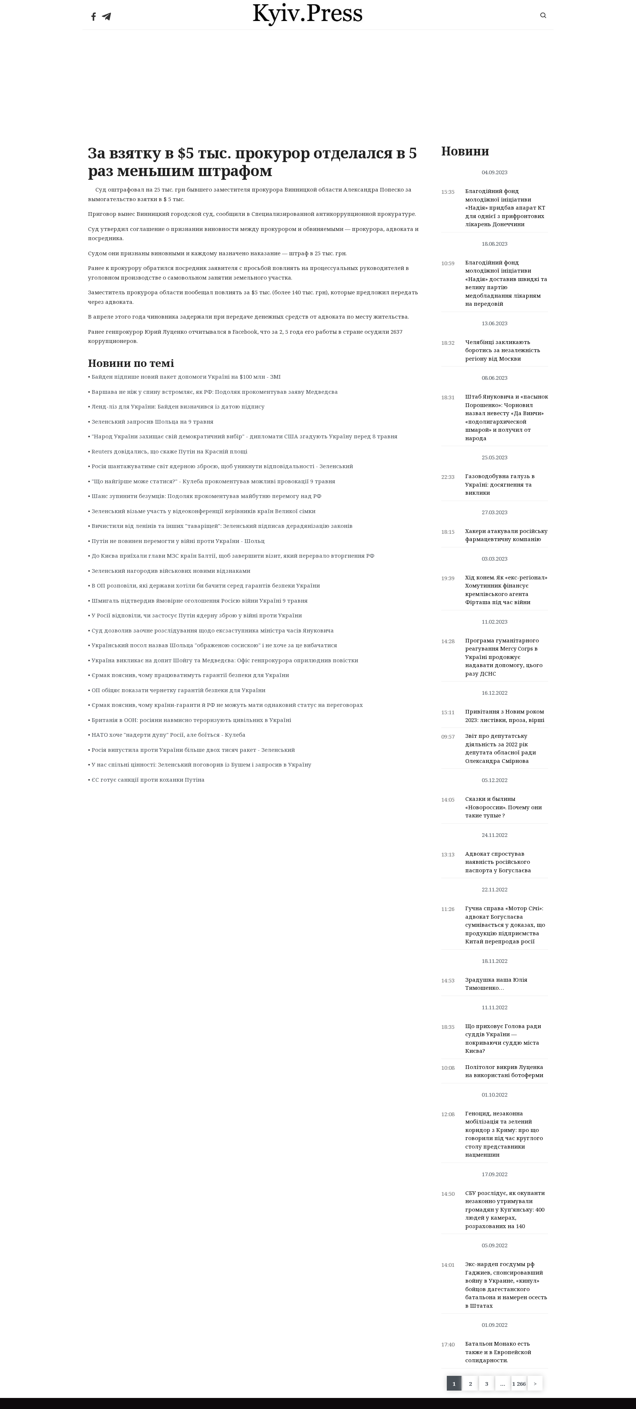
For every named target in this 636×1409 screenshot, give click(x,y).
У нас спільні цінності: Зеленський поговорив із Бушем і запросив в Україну (201, 764)
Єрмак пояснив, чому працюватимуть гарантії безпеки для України (190, 675)
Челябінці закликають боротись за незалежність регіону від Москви (502, 350)
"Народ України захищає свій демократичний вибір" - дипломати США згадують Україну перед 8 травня (245, 436)
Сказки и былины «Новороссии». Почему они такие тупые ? (503, 807)
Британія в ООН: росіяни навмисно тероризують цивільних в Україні (191, 719)
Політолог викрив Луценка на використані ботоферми (504, 1071)
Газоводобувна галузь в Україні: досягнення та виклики (500, 484)
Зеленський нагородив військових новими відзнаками (171, 570)
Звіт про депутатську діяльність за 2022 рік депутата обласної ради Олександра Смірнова (500, 748)
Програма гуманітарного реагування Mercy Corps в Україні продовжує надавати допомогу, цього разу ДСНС (504, 657)
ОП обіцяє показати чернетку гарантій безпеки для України (178, 690)
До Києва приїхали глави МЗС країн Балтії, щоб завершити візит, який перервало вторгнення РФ (233, 555)
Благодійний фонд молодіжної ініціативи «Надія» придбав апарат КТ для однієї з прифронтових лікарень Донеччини (505, 207)
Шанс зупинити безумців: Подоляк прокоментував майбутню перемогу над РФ (206, 496)
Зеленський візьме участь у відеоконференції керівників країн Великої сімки (203, 511)
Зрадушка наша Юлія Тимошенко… (496, 984)
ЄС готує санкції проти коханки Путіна (148, 779)
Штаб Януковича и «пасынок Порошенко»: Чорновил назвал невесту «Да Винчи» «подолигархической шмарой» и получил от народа (506, 417)
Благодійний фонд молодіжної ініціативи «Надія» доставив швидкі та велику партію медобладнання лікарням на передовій (506, 283)
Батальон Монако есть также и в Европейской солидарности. (498, 1352)
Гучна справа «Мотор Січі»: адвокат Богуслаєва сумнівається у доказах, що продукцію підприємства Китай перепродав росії (505, 924)
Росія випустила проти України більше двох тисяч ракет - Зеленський (193, 749)
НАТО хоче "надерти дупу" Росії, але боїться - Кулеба (168, 734)
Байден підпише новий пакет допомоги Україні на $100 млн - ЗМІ (186, 376)
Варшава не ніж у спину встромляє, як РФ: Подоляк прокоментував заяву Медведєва (215, 391)
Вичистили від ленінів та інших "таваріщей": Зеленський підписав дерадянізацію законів (222, 525)
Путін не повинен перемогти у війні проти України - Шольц (178, 540)
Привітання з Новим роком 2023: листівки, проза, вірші (504, 715)
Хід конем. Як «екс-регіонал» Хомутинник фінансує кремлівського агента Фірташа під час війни (506, 590)
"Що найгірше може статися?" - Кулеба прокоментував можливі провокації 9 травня (213, 481)
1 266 (519, 1383)
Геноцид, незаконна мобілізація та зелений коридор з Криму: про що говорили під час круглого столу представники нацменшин (504, 1134)
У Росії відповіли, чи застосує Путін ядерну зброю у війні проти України (197, 615)
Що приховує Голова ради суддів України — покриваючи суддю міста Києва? (503, 1038)
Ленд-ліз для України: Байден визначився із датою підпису (178, 406)
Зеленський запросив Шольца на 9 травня (152, 421)
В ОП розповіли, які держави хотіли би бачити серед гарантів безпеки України (206, 585)
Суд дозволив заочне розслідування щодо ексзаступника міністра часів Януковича (213, 630)
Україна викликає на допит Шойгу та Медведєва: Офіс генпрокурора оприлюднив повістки (225, 660)
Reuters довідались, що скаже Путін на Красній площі (169, 451)
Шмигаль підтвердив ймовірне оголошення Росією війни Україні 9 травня (200, 600)
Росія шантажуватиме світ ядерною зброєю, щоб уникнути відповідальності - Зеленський (222, 466)
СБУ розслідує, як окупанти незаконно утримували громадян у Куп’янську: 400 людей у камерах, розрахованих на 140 (505, 1209)
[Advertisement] (318, 85)
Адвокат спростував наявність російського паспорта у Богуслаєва (498, 862)
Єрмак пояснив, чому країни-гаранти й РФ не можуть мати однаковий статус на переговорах (227, 704)
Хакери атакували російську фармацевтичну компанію (506, 535)
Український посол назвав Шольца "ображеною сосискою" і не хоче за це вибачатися (214, 645)
